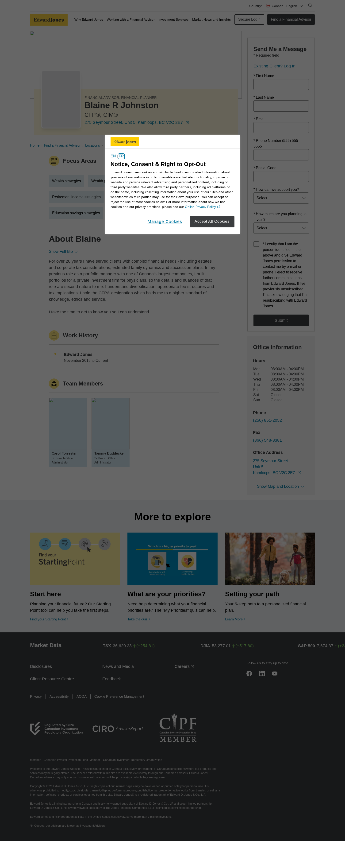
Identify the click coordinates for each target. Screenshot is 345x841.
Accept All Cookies (212, 221)
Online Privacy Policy (202, 207)
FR (121, 156)
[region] (172, 184)
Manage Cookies (165, 221)
